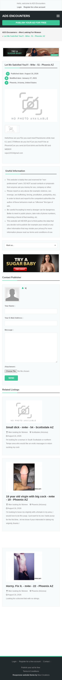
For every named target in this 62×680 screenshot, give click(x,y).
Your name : (10, 306)
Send (11, 378)
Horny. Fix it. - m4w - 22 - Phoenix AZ (29, 586)
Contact (46, 661)
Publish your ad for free (31, 22)
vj (25, 288)
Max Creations (44, 675)
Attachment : (10, 367)
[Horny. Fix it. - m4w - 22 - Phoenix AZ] (31, 567)
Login (19, 7)
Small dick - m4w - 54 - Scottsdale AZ (30, 427)
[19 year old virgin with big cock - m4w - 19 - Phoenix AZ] (31, 477)
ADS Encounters (16, 16)
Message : (9, 330)
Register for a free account (34, 7)
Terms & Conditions (31, 671)
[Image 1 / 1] (31, 105)
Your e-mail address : (14, 318)
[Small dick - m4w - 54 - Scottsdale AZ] (31, 411)
